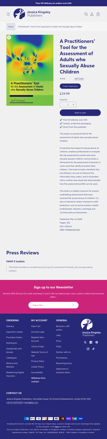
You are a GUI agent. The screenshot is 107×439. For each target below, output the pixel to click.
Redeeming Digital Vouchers (15, 374)
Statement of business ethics (63, 371)
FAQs (58, 346)
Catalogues (11, 358)
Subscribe (38, 305)
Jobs (58, 335)
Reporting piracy (64, 363)
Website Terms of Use (39, 354)
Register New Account (37, 339)
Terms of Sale (37, 346)
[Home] (32, 14)
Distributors (11, 343)
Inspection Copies (14, 332)
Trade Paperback (70, 86)
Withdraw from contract (38, 380)
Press (58, 341)
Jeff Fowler (79, 78)
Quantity (63, 99)
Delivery (10, 326)
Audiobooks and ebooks (14, 350)
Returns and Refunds (12, 365)
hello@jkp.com (31, 402)
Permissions (61, 358)
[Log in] (91, 14)
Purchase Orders (14, 337)
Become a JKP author (63, 328)
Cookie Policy (37, 367)
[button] (8, 14)
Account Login (37, 332)
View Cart (35, 326)
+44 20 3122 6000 (14, 402)
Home (10, 26)
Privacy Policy (37, 361)
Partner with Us (63, 352)
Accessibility (37, 372)
